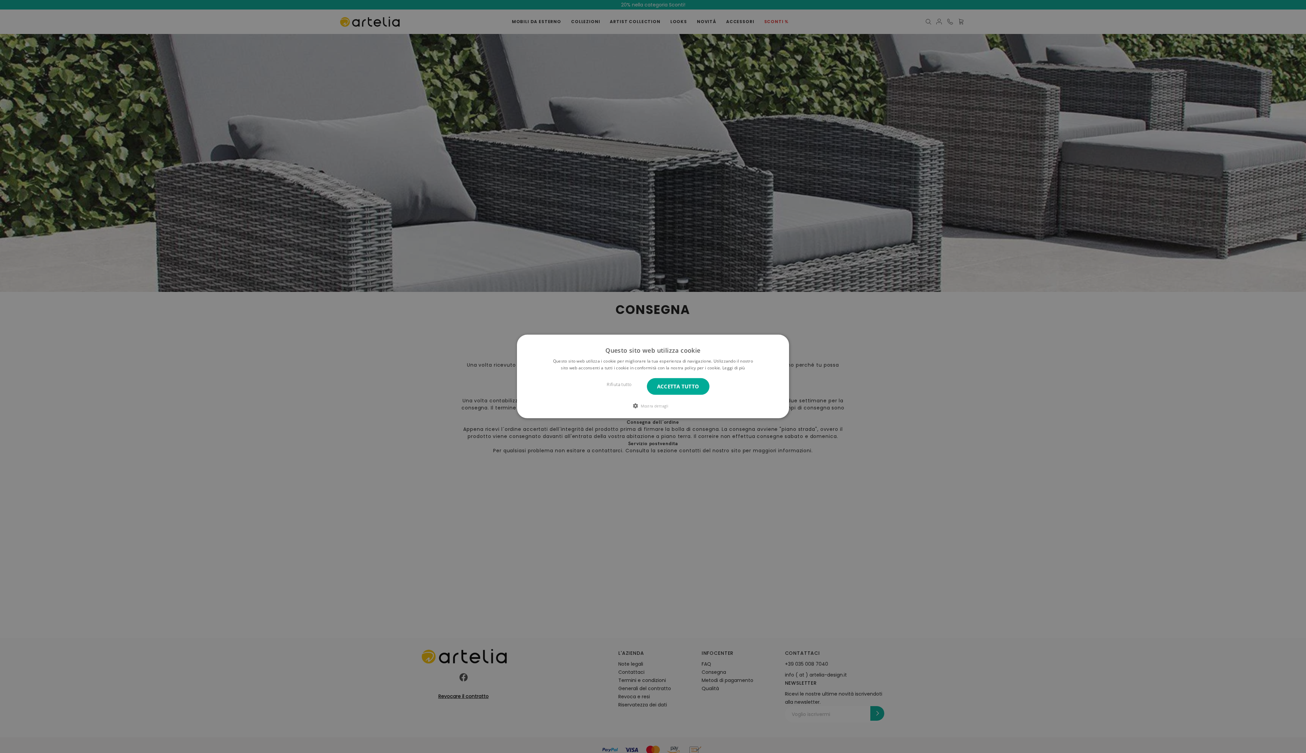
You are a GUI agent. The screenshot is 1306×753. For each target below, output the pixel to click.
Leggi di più (733, 368)
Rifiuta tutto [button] (619, 384)
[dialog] (653, 376)
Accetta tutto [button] (678, 386)
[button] (653, 406)
